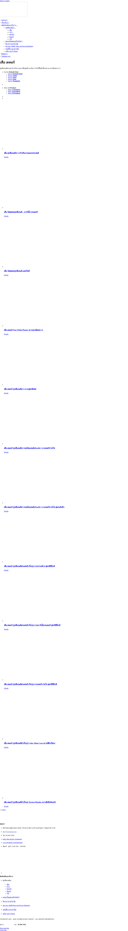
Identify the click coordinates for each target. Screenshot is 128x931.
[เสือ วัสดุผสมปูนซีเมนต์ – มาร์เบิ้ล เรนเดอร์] (66, 183)
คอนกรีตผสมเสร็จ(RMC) (11, 897)
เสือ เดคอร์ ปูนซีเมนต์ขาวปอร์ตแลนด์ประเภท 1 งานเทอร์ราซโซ (29, 448)
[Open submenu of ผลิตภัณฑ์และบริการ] (16, 25)
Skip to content (5, 1)
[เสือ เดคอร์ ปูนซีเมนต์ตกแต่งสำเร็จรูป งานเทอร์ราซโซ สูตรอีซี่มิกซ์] (66, 655)
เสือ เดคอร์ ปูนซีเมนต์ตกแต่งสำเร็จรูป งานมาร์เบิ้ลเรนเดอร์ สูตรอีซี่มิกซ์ (32, 625)
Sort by (15, 74)
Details (6, 157)
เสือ (8, 884)
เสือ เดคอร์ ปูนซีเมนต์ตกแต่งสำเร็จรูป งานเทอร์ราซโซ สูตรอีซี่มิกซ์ (30, 684)
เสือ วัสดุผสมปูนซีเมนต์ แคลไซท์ (17, 271)
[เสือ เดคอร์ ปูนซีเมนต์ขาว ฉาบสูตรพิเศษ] (66, 360)
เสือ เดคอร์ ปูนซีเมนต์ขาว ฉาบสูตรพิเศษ (20, 389)
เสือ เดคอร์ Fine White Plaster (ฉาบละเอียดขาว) (23, 330)
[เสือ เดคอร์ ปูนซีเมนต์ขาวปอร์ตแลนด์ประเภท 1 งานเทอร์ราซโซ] (66, 419)
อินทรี (9, 891)
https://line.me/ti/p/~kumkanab (12, 839)
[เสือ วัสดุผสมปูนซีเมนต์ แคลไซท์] (66, 242)
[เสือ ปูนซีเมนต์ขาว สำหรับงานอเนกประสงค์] (66, 125)
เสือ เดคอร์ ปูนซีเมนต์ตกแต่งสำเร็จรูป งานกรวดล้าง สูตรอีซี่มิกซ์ (29, 566)
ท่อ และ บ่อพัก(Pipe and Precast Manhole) (16, 905)
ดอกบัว (9, 889)
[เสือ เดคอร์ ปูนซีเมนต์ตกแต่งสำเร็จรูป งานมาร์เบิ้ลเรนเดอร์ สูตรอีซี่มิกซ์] (66, 596)
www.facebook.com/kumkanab (12, 842)
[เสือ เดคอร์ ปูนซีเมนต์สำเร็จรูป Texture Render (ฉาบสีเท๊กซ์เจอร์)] (66, 773)
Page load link (4, 928)
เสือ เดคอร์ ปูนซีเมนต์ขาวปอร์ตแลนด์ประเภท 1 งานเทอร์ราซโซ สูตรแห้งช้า (34, 507)
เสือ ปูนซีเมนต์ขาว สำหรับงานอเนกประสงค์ (21, 153)
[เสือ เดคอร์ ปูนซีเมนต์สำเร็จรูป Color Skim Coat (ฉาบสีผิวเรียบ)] (66, 714)
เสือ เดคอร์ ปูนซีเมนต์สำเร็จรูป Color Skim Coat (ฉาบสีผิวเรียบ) (29, 743)
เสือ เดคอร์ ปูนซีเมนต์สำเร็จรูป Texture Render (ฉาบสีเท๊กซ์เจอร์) (30, 802)
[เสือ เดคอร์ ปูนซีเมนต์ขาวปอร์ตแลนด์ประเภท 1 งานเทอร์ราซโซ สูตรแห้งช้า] (66, 478)
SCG (8, 886)
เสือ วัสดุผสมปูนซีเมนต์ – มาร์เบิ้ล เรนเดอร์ (21, 212)
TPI (8, 893)
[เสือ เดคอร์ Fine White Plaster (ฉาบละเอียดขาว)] (66, 301)
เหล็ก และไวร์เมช (9, 914)
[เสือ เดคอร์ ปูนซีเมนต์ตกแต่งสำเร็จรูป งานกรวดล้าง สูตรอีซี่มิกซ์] (66, 537)
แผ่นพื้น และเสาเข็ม (9, 909)
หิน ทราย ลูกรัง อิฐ (9, 901)
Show (14, 89)
